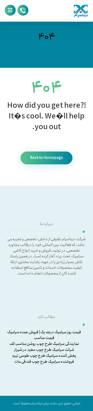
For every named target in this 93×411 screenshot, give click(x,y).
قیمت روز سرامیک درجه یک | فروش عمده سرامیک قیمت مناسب (44, 335)
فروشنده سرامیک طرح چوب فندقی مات (44, 362)
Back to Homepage (46, 158)
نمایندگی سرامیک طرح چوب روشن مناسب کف (44, 344)
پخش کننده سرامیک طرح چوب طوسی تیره (44, 356)
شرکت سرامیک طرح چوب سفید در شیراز (44, 350)
